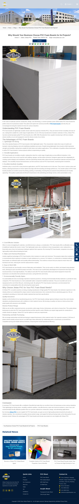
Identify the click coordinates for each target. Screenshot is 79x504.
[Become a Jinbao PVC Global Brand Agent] (14, 447)
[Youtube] (6, 490)
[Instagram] (9, 490)
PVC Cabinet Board (45, 479)
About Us (25, 484)
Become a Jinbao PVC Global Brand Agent (14, 462)
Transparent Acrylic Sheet (46, 492)
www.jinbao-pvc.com (58, 37)
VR (23, 489)
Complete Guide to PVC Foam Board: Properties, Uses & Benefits (39, 462)
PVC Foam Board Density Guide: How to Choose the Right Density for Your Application (64, 462)
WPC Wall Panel (44, 482)
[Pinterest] (12, 490)
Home (24, 477)
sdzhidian (58, 501)
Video (24, 486)
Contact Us (25, 494)
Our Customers (26, 482)
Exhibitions (25, 491)
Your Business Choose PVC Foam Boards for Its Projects (19, 426)
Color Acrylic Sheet (44, 494)
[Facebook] (3, 490)
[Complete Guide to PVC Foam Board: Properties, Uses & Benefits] (39, 447)
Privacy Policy (64, 501)
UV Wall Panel (43, 484)
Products (25, 479)
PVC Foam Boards (42, 426)
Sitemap (46, 501)
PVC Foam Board (44, 477)
